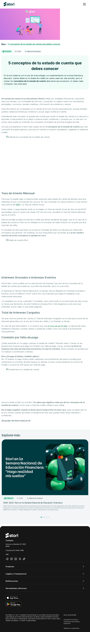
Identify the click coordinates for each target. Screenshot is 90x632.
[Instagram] (11, 559)
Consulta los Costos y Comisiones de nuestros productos (72, 621)
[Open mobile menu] (84, 4)
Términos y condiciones (71, 628)
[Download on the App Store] (45, 597)
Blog (3, 44)
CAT (18, 204)
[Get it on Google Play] (45, 604)
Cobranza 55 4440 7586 (15, 550)
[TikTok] (24, 559)
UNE (7, 554)
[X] (20, 559)
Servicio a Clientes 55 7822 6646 (16, 545)
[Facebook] (7, 559)
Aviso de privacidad (70, 615)
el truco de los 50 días (57, 326)
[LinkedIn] (15, 559)
